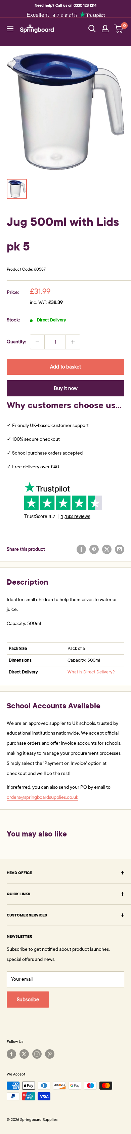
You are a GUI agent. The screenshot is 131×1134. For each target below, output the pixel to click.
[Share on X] (107, 549)
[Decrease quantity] (37, 342)
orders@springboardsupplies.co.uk (42, 797)
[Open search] (92, 28)
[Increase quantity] (73, 342)
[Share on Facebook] (81, 549)
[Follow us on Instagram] (37, 1054)
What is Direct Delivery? (91, 672)
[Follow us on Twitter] (24, 1054)
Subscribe (28, 999)
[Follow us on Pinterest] (49, 1054)
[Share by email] (119, 549)
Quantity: (16, 342)
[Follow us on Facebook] (11, 1054)
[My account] (105, 28)
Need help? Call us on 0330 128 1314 (65, 5)
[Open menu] (10, 28)
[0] (119, 29)
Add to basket (65, 367)
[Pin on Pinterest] (94, 549)
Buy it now (66, 388)
